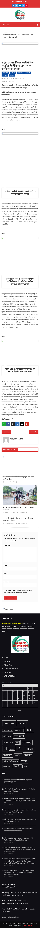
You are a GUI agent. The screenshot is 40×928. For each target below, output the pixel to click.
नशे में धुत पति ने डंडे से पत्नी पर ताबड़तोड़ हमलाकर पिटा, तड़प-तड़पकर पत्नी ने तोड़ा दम (18, 519)
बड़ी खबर (5, 75)
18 (8, 699)
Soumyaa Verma (22, 523)
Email (6, 574)
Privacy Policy (8, 665)
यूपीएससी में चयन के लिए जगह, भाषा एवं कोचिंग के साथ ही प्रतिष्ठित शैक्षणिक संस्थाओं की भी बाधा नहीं (20, 281)
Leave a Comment (8, 81)
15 (29, 695)
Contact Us (7, 672)
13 (18, 695)
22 (29, 699)
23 (34, 699)
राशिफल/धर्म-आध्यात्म (10, 761)
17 (3, 699)
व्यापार (25, 766)
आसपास (29, 729)
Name (6, 565)
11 (8, 695)
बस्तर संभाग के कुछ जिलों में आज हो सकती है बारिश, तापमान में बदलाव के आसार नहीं (20, 509)
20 (18, 699)
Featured (5, 72)
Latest (13, 72)
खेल (17, 743)
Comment (7, 545)
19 (13, 699)
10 (3, 695)
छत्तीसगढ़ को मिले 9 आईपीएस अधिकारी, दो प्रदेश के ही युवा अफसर (7, 432)
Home (6, 658)
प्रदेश (19, 748)
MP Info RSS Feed (9, 676)
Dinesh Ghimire (27, 925)
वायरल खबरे (7, 766)
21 (24, 699)
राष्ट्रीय (24, 761)
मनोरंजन (18, 755)
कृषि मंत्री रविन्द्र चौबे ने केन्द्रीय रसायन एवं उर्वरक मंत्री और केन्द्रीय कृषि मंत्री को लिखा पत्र (34, 432)
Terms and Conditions (11, 669)
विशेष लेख (17, 766)
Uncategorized (7, 730)
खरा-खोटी (19, 736)
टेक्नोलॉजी (12, 749)
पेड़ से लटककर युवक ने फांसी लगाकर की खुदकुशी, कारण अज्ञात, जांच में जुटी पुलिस (18, 478)
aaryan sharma (19, 78)
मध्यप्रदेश (7, 755)
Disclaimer (7, 661)
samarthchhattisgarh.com (10, 917)
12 (13, 695)
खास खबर (20, 72)
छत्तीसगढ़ (28, 72)
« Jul (19, 710)
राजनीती (12, 75)
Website (6, 582)
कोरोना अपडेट (7, 736)
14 (24, 695)
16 (34, 695)
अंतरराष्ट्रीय (18, 730)
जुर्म (5, 748)
